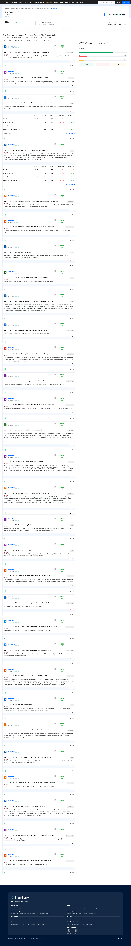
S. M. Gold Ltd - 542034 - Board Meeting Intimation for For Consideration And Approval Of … (29, 353)
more (39, 878)
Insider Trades (74, 2)
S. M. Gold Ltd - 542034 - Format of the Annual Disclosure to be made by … (24, 461)
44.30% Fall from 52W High (12, 24)
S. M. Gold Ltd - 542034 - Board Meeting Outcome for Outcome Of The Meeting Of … (27, 493)
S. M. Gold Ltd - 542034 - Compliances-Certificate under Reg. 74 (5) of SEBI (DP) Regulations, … (30, 226)
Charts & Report (50, 29)
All (4, 40)
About (106, 29)
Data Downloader (31, 924)
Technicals (66, 29)
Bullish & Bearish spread (43, 919)
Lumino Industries (71, 913)
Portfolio (61, 2)
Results (81, 2)
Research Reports (49, 40)
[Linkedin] (122, 938)
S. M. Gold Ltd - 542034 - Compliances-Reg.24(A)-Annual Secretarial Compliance (25, 330)
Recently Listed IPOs (97, 908)
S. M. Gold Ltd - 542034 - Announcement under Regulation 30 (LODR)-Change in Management (29, 603)
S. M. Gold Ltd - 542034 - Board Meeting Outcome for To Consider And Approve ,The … (28, 675)
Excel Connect (40, 924)
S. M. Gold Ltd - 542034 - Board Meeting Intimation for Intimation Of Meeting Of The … (28, 575)
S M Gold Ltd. (11, 46)
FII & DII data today (45, 913)
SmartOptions (76, 924)
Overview (25, 29)
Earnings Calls (19, 40)
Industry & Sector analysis (17, 919)
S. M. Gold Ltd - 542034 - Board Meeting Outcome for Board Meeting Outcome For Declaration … (30, 782)
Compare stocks (15, 924)
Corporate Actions (92, 29)
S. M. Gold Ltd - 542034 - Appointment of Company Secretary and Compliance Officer (27, 52)
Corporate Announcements (33, 40)
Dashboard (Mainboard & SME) (74, 908)
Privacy (69, 919)
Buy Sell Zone (33, 29)
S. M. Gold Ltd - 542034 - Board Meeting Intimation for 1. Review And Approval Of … (27, 730)
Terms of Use (76, 919)
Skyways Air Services (82, 913)
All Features (30, 908)
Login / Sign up (126, 2)
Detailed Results (68, 133)
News (59, 29)
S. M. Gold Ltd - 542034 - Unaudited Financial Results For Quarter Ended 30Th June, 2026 (28, 103)
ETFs (26, 919)
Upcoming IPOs (87, 908)
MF (33, 2)
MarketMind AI (14, 2)
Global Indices (54, 919)
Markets (6, 2)
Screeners (42, 2)
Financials (40, 29)
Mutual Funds (33, 919)
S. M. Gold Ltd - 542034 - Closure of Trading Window (18, 252)
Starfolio (69, 924)
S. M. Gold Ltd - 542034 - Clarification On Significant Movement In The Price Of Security (27, 860)
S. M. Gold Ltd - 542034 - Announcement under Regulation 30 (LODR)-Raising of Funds (27, 650)
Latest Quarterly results (33, 913)
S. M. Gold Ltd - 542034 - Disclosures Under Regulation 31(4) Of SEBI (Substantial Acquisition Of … (31, 381)
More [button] (85, 2)
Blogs (19, 908)
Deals (83, 29)
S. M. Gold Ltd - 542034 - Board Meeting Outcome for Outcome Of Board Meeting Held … (28, 150)
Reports (37, 2)
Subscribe (49, 2)
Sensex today (23, 913)
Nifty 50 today (14, 913)
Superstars (55, 2)
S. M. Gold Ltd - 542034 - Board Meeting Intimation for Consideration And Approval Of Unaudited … (31, 201)
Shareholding (75, 29)
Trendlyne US (87, 924)
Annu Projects (92, 913)
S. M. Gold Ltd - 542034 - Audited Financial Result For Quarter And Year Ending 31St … (27, 277)
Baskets (21, 2)
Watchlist (67, 2)
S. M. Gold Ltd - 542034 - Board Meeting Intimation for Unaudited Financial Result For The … (29, 806)
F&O (30, 2)
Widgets (23, 924)
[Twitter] (118, 938)
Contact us (13, 908)
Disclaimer (83, 919)
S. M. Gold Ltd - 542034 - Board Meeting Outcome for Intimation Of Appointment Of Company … (30, 77)
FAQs (24, 908)
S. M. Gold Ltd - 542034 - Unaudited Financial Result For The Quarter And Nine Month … (28, 757)
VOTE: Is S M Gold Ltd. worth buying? (93, 43)
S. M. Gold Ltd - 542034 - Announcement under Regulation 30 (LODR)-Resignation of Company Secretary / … (33, 626)
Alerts (26, 2)
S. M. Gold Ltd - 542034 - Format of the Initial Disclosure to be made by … (24, 430)
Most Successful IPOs (109, 908)
